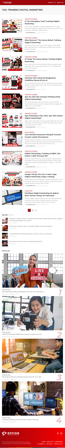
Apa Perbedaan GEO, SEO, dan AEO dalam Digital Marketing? (44, 117)
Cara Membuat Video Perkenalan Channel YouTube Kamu (23, 292)
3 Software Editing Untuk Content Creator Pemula (20, 419)
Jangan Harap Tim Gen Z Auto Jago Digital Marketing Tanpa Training (41, 175)
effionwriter (30, 32)
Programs (58, 442)
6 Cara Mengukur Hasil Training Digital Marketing (42, 22)
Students (41, 444)
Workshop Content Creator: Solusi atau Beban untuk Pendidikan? (30, 226)
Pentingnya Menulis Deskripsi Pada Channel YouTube (21, 377)
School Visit (28, 190)
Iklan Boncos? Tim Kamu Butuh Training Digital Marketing (43, 41)
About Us (50, 442)
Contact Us (58, 444)
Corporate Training (31, 19)
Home (44, 442)
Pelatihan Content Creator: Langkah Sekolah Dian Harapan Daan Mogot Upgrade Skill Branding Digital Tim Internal (36, 219)
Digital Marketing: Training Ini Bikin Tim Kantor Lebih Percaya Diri (43, 154)
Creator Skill (6, 289)
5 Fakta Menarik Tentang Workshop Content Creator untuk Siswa (30, 234)
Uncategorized (29, 132)
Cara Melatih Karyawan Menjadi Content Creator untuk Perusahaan (43, 135)
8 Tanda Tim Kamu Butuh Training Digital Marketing (43, 60)
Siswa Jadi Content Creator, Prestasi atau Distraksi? (25, 241)
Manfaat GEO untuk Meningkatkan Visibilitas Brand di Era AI (40, 79)
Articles (49, 444)
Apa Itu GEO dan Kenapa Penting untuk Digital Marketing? (42, 98)
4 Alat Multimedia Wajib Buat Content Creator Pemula (21, 334)
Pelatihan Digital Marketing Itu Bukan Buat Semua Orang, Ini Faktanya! (42, 194)
